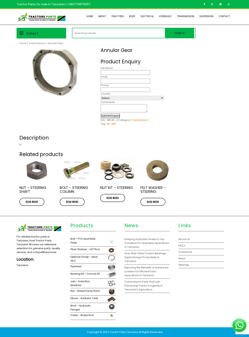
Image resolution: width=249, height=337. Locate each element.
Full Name (107, 68)
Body (132, 16)
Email (104, 77)
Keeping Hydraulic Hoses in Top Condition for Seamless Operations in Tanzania (146, 243)
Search (179, 33)
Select (32, 33)
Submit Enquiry (110, 116)
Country (105, 94)
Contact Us (185, 252)
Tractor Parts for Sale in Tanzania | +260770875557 (53, 4)
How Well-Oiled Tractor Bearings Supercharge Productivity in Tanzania (145, 257)
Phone (105, 85)
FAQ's (181, 245)
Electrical (147, 16)
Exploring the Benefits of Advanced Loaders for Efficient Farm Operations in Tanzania (146, 271)
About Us (184, 239)
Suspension (206, 16)
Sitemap (183, 265)
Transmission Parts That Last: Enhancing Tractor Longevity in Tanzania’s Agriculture (143, 285)
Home (90, 16)
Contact (224, 16)
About (102, 16)
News (181, 258)
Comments (108, 102)
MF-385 (111, 124)
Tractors (117, 16)
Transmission (185, 16)
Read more (32, 202)
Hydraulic (165, 16)
